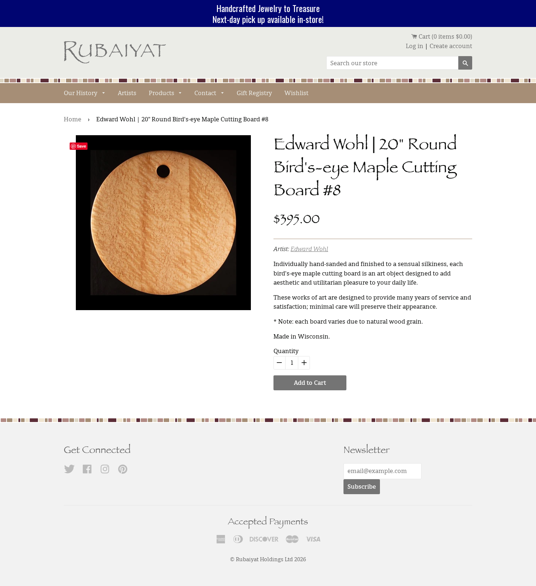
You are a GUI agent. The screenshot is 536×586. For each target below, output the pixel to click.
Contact (206, 93)
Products (162, 93)
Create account (451, 46)
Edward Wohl (309, 249)
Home (72, 119)
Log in (414, 46)
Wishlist (296, 93)
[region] (268, 13)
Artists (127, 93)
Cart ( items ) (444, 36)
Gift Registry (254, 93)
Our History (81, 93)
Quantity (286, 351)
